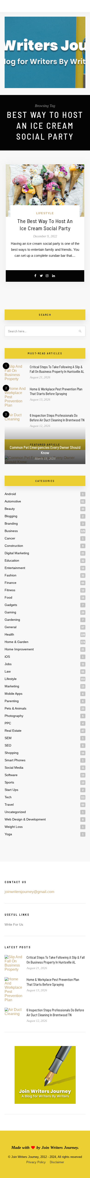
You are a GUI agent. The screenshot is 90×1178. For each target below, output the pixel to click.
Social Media (14, 767)
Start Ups (11, 790)
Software (11, 775)
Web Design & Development (25, 819)
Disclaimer (57, 1162)
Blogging (11, 516)
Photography (14, 716)
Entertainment (15, 568)
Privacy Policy (36, 1162)
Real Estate (13, 730)
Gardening (12, 619)
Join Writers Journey (60, 1147)
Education (12, 560)
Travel (9, 804)
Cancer (10, 538)
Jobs (8, 664)
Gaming (10, 612)
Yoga (8, 834)
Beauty (10, 509)
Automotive (13, 501)
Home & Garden (16, 642)
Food (8, 597)
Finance (10, 582)
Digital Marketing (17, 553)
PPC (8, 723)
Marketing (12, 686)
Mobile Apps (13, 693)
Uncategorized (15, 812)
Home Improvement (19, 649)
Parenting (12, 701)
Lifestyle (45, 213)
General (10, 627)
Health (9, 634)
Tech (8, 797)
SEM (8, 738)
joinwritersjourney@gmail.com (29, 892)
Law (8, 671)
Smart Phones (15, 760)
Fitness (10, 590)
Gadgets (11, 605)
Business (11, 531)
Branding (11, 523)
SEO (8, 745)
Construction (14, 546)
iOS (7, 656)
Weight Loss (14, 827)
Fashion (10, 575)
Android (10, 494)
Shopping (11, 753)
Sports (9, 782)
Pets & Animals (15, 708)
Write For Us (14, 924)
